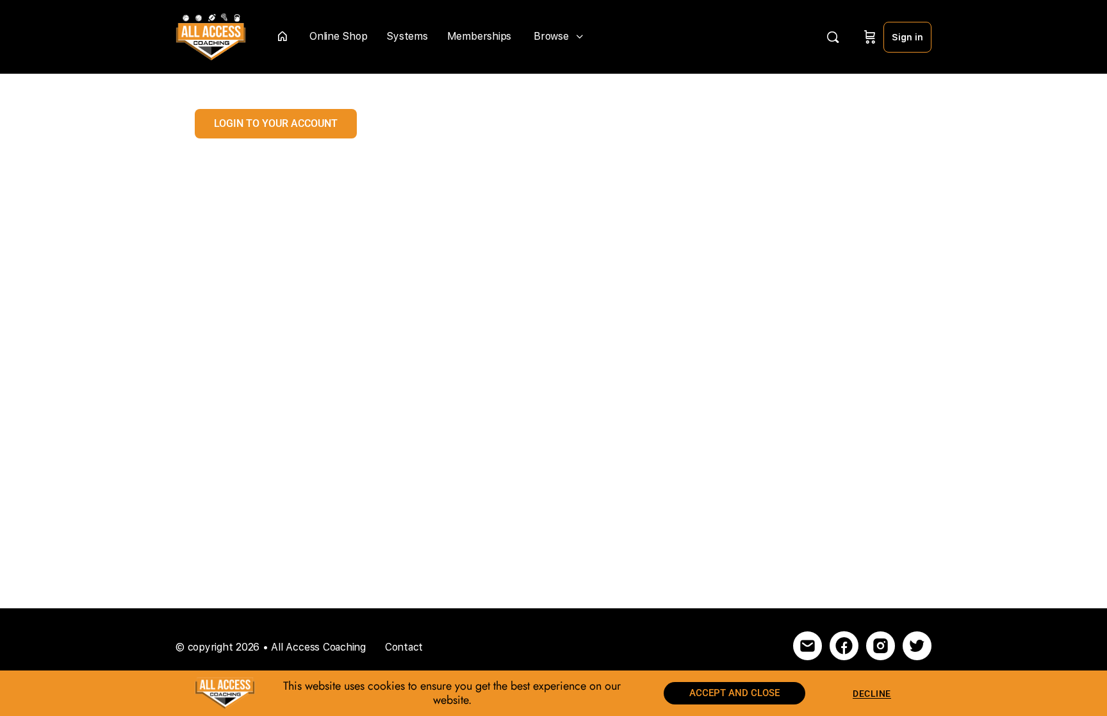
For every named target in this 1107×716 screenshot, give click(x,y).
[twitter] (917, 645)
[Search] (833, 37)
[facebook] (844, 645)
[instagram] (880, 645)
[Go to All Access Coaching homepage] (211, 35)
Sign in (907, 37)
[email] (807, 645)
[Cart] (870, 37)
